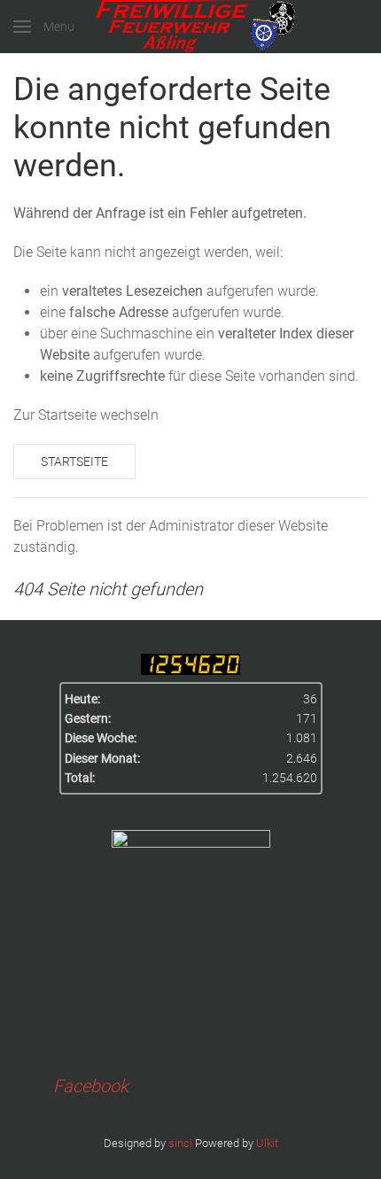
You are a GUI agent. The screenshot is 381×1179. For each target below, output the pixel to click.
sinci (180, 1143)
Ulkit (267, 1143)
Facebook (90, 1086)
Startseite (74, 461)
